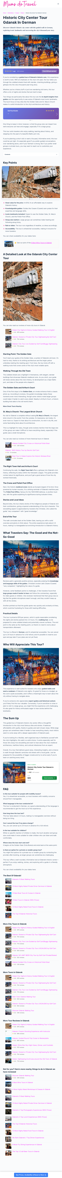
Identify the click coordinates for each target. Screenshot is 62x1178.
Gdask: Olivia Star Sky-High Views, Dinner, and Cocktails (32, 1045)
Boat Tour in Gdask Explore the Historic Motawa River (31, 456)
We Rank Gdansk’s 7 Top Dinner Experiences (28, 1138)
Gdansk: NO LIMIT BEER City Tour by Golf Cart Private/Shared (34, 955)
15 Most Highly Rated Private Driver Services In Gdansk (32, 886)
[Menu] (58, 3)
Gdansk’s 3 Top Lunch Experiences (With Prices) (29, 1117)
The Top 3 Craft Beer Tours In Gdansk (25, 1151)
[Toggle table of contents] (56, 154)
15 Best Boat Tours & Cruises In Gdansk (26, 893)
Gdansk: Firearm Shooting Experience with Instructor (31, 1031)
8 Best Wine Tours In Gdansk (41, 243)
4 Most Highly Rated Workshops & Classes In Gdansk (31, 1089)
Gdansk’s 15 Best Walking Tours (23, 879)
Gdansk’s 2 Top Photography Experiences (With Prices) (31, 1110)
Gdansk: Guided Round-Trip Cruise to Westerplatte (30, 1038)
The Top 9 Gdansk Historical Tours (24, 914)
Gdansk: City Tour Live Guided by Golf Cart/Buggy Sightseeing (34, 344)
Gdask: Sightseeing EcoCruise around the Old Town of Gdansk (34, 1059)
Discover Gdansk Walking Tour (23, 1010)
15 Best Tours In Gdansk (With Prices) (25, 900)
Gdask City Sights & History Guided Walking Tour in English (33, 330)
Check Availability (48, 778)
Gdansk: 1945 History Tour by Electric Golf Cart (22, 450)
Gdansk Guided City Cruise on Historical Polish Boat (31, 443)
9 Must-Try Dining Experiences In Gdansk (27, 1144)
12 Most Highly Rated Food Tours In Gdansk (27, 907)
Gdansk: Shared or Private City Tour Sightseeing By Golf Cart (34, 337)
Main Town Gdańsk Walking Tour (24, 997)
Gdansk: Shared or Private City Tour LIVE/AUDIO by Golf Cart (34, 948)
